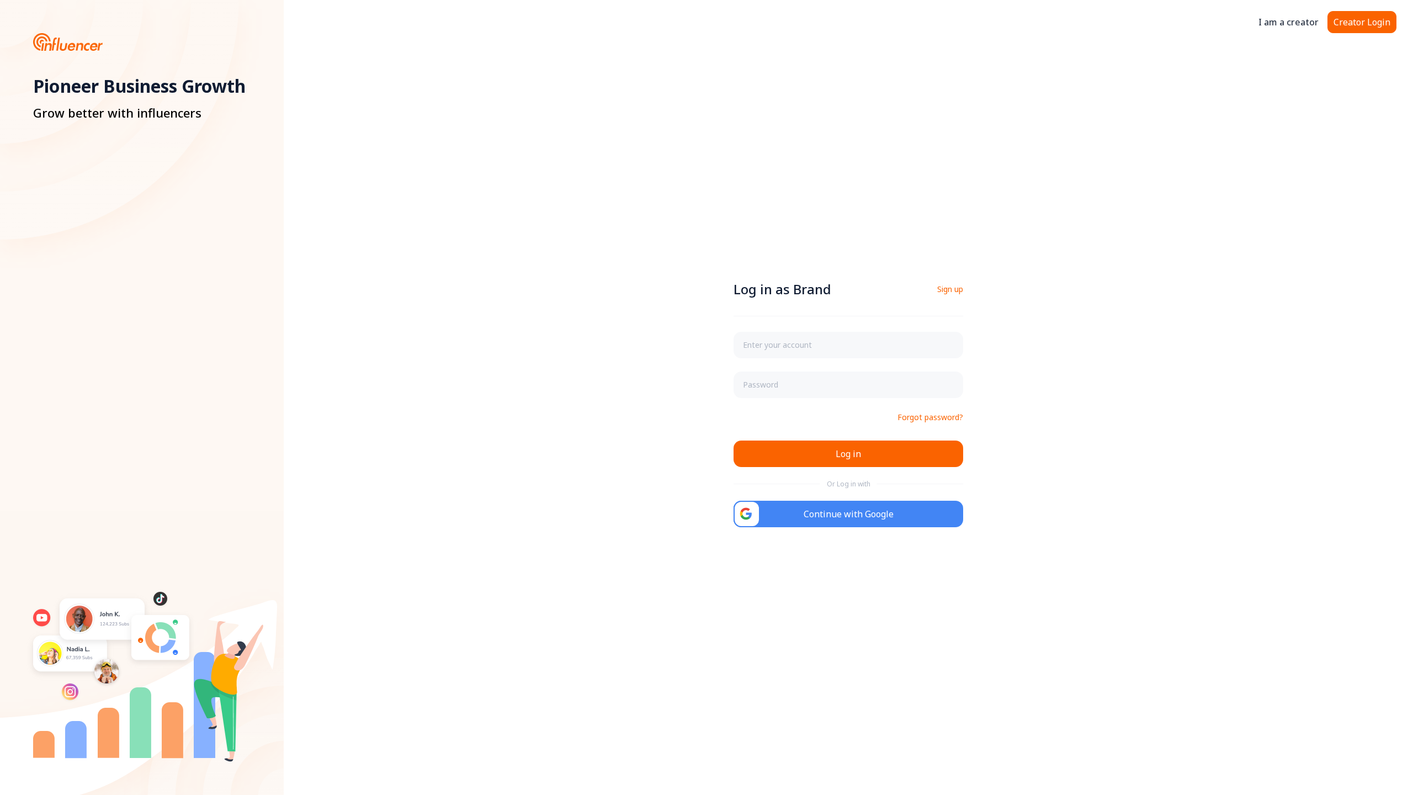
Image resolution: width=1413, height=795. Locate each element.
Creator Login (1362, 22)
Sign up (950, 289)
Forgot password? (930, 417)
